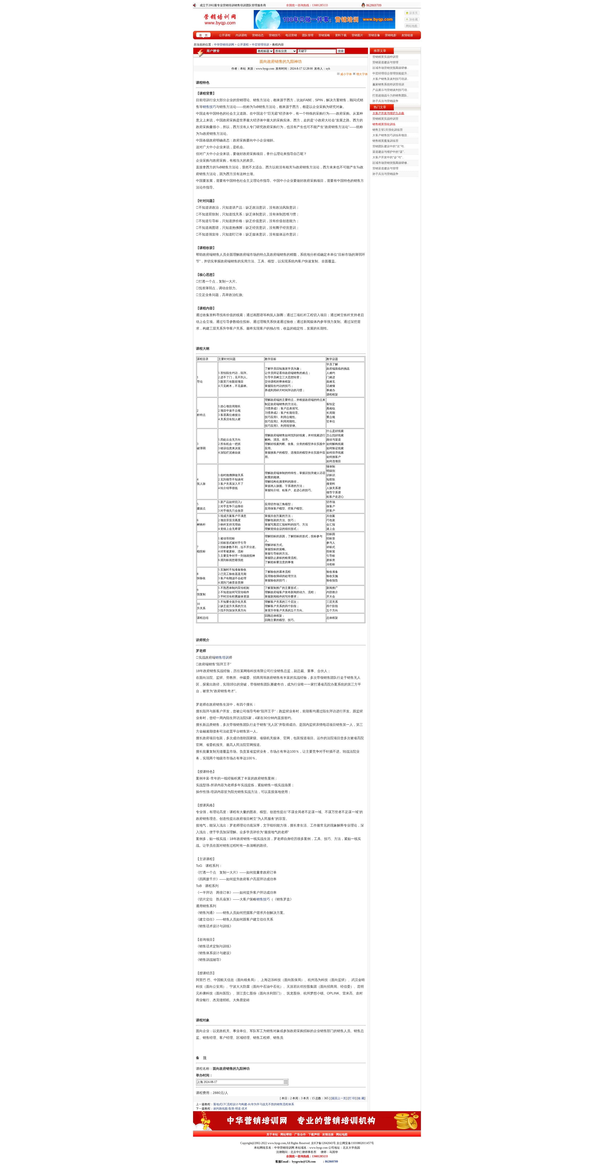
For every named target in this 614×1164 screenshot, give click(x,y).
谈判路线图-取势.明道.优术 (230, 1108)
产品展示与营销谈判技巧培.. (390, 90)
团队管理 (307, 35)
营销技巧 (274, 35)
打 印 (352, 1098)
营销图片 (357, 35)
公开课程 (224, 35)
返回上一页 (339, 1098)
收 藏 (361, 1098)
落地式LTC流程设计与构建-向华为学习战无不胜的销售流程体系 (253, 1104)
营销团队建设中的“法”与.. (388, 146)
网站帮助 (286, 1134)
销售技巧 (209, 107)
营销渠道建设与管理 (385, 62)
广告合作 (300, 1134)
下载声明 (314, 1134)
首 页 (203, 35)
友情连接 (328, 1134)
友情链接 (407, 35)
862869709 (331, 1161)
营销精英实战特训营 (385, 57)
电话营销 (291, 35)
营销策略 (324, 35)
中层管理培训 (260, 44)
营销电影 (390, 35)
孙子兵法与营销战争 (385, 101)
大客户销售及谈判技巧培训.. (390, 79)
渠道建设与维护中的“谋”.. (388, 152)
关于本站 (272, 1134)
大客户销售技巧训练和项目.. (390, 135)
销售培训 (222, 657)
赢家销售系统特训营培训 (388, 84)
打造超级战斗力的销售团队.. (390, 95)
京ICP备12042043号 (323, 1143)
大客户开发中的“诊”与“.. (387, 157)
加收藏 (413, 19)
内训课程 (241, 35)
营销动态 (258, 35)
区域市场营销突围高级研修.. (390, 68)
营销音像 (374, 35)
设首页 (413, 13)
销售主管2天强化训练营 (387, 129)
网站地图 (411, 26)
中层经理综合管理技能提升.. (390, 73)
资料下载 (341, 35)
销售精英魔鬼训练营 (385, 140)
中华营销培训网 (224, 44)
